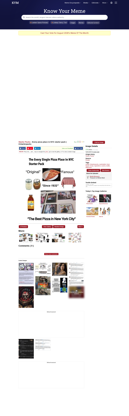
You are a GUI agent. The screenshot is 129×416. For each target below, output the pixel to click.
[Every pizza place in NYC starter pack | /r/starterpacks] (51, 188)
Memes (81, 23)
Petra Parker (89, 203)
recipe (92, 166)
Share (23, 148)
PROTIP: (21, 151)
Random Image (59, 226)
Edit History (105, 170)
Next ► (80, 226)
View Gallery (47, 226)
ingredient (97, 166)
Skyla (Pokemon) (103, 203)
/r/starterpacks (94, 164)
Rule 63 (101, 216)
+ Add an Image (98, 142)
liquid (87, 166)
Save (30, 148)
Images (72, 23)
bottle (108, 166)
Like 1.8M (79, 148)
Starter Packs (24, 142)
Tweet (38, 148)
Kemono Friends (90, 216)
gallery (46, 151)
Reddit (88, 160)
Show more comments (51, 254)
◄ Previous (23, 226)
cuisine (103, 166)
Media (85, 3)
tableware (89, 167)
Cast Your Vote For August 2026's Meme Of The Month (64, 33)
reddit (87, 164)
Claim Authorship (93, 170)
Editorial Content (93, 23)
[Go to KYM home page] (15, 3)
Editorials (95, 3)
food (108, 164)
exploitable (102, 164)
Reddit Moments (95, 176)
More (104, 3)
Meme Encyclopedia (72, 3)
